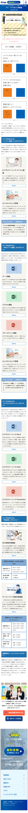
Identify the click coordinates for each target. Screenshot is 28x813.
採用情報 (10, 801)
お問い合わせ (6, 803)
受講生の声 (6, 787)
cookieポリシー (13, 803)
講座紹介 (6, 783)
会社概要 (5, 801)
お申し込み (13, 2)
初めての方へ (7, 779)
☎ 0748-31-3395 (14, 9)
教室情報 (6, 775)
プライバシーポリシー (19, 801)
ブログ (5, 790)
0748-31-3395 (14, 764)
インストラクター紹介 (10, 794)
